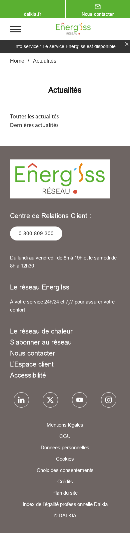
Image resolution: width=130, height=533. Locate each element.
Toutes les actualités (34, 116)
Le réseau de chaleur (41, 331)
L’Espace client (32, 364)
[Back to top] (115, 522)
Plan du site (65, 493)
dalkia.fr (32, 14)
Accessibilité (28, 375)
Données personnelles (65, 447)
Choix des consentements (65, 470)
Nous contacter (32, 353)
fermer (126, 44)
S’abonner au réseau (41, 342)
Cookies (65, 459)
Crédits (65, 481)
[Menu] (15, 28)
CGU (65, 436)
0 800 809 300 (36, 233)
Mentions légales (65, 425)
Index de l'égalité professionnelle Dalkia (65, 504)
